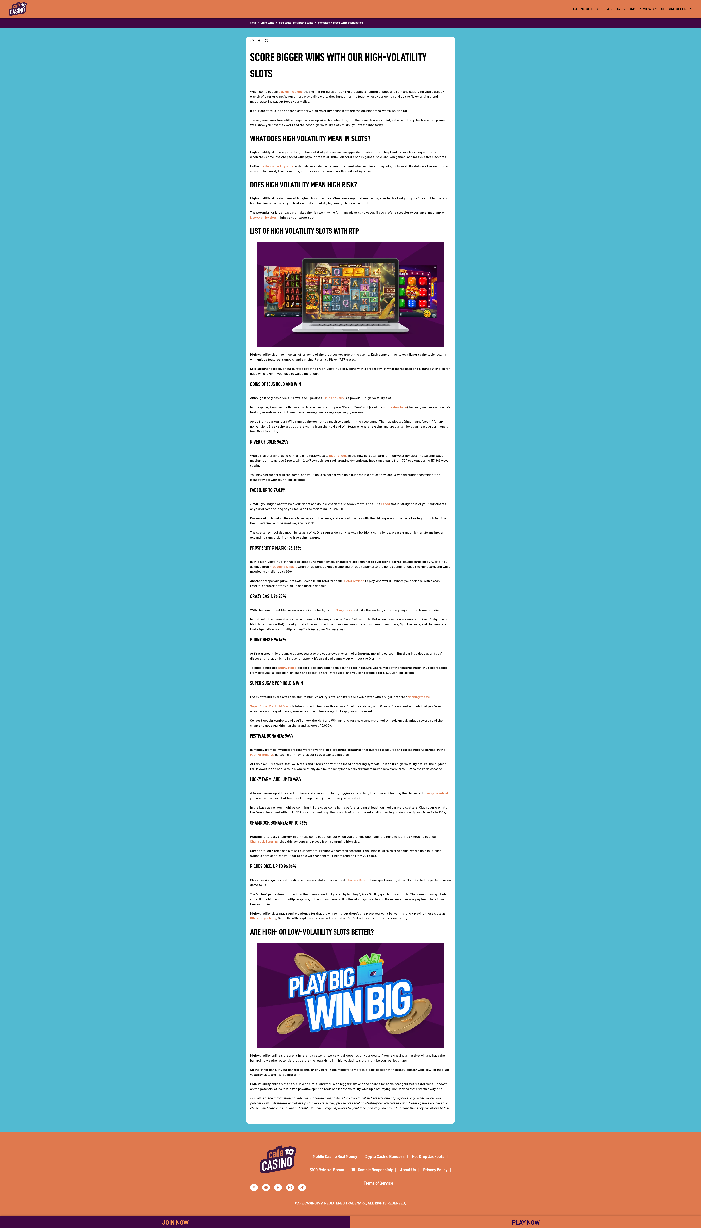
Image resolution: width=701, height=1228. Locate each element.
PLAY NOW (526, 1222)
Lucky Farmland (436, 793)
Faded (385, 504)
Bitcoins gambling (263, 918)
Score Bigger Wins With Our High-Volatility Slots (340, 22)
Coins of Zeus (334, 398)
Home (253, 22)
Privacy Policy (435, 1169)
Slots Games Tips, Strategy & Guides (296, 22)
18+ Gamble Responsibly (372, 1169)
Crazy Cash (344, 610)
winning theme (419, 697)
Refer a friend (354, 581)
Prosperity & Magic (283, 566)
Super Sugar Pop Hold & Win (270, 706)
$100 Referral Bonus (327, 1169)
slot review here (395, 407)
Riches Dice (356, 880)
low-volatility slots (263, 217)
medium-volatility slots (276, 166)
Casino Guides (267, 22)
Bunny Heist (287, 668)
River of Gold (338, 455)
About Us (408, 1169)
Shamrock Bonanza (264, 841)
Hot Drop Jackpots (428, 1156)
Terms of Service (378, 1183)
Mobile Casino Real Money (335, 1156)
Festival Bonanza (262, 754)
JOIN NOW (175, 1222)
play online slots (290, 91)
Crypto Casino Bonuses (384, 1156)
